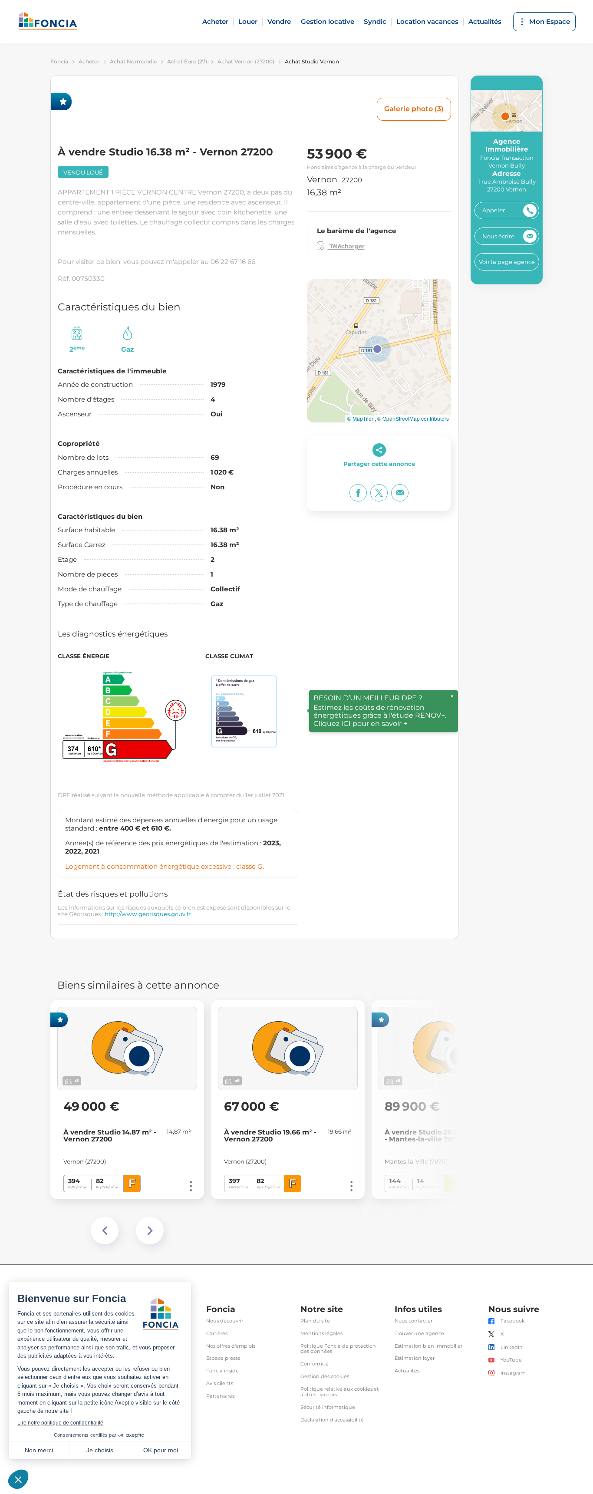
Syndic (375, 21)
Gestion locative (327, 21)
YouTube (511, 1360)
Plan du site (315, 1321)
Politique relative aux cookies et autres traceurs (339, 1392)
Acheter (215, 21)
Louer (247, 21)
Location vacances (427, 21)
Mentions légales (321, 1333)
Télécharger (346, 246)
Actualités (484, 21)
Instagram (513, 1373)
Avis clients (219, 1383)
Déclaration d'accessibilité (332, 1420)
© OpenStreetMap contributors (413, 418)
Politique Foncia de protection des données (338, 1349)
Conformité (314, 1364)
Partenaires (220, 1396)
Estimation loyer (415, 1358)
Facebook (513, 1321)
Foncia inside (222, 1371)
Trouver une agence (419, 1333)
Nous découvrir (224, 1321)
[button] (377, 349)
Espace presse (223, 1358)
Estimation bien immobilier (428, 1346)
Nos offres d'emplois (230, 1346)
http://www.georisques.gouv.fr (148, 913)
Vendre (279, 21)
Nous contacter (413, 1321)
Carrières (216, 1333)
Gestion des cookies (324, 1376)
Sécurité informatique (327, 1407)
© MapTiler (360, 418)
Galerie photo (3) (414, 109)
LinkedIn (512, 1347)
